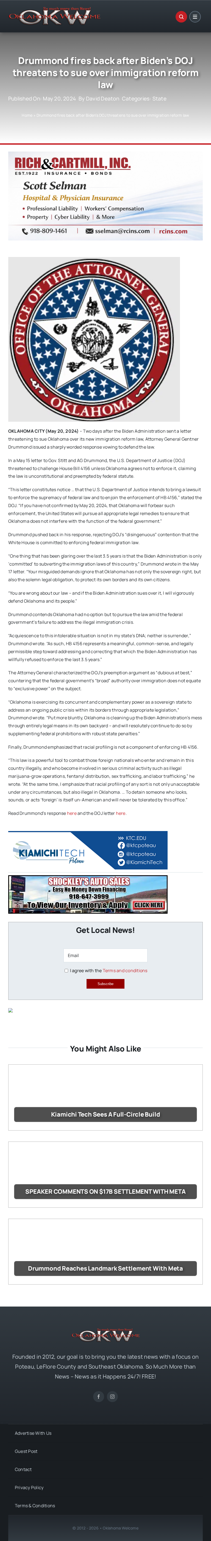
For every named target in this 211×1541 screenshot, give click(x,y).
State (159, 98)
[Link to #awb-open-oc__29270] (181, 17)
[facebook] (98, 1396)
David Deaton (102, 98)
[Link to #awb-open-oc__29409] (195, 17)
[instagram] (112, 1396)
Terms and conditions (125, 970)
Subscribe (105, 984)
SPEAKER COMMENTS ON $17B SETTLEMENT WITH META (105, 1191)
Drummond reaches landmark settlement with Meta (105, 1268)
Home (27, 115)
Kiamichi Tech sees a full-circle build (105, 1114)
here (72, 813)
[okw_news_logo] (54, 9)
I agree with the (108, 970)
